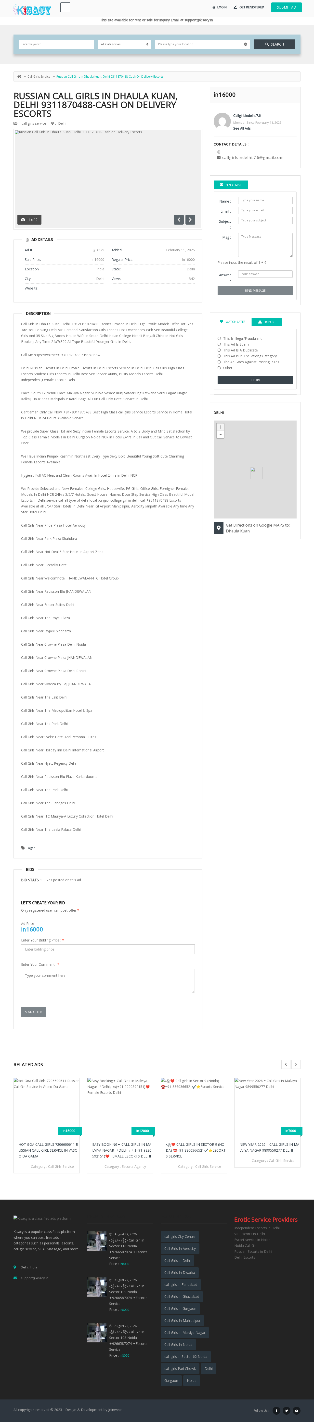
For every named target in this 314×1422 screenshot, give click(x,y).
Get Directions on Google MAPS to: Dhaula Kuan (258, 528)
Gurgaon (171, 1380)
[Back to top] (298, 1391)
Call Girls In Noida (178, 1344)
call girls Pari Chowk (180, 1368)
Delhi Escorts (244, 1257)
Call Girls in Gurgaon (180, 1308)
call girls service (38, 76)
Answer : (225, 278)
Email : (226, 211)
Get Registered (251, 7)
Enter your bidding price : (42, 940)
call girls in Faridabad (180, 1284)
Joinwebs (115, 1409)
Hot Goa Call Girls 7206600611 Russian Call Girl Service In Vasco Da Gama (48, 1150)
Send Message (255, 291)
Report (255, 380)
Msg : (226, 237)
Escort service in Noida (252, 1239)
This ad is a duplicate (240, 350)
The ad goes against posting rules (251, 362)
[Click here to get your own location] (245, 44)
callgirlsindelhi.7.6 (247, 115)
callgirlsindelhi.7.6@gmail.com (253, 157)
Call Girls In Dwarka (179, 1272)
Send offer (33, 1012)
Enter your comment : (40, 964)
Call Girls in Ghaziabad (181, 1296)
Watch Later (235, 322)
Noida (191, 1380)
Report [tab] (270, 322)
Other (227, 367)
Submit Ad (286, 7)
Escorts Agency (134, 1166)
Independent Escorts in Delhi (257, 1228)
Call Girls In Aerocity (180, 1248)
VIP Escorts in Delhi (249, 1233)
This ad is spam (236, 344)
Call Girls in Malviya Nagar (184, 1332)
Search (277, 44)
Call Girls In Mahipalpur (182, 1320)
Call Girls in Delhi (177, 1260)
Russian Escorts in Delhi (253, 1251)
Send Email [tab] (234, 185)
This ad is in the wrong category (250, 356)
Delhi (62, 123)
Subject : (225, 224)
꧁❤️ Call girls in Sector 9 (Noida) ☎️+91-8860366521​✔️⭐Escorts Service (196, 1150)
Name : (225, 201)
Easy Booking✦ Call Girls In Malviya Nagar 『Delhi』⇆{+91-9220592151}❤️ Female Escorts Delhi (121, 1150)
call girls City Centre (179, 1236)
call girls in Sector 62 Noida (185, 1356)
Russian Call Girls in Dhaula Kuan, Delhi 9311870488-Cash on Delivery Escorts (95, 105)
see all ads (242, 128)
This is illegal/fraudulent (242, 338)
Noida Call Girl (245, 1245)
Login (222, 7)
